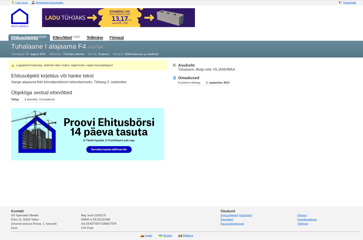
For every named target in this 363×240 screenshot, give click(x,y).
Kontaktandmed (307, 219)
